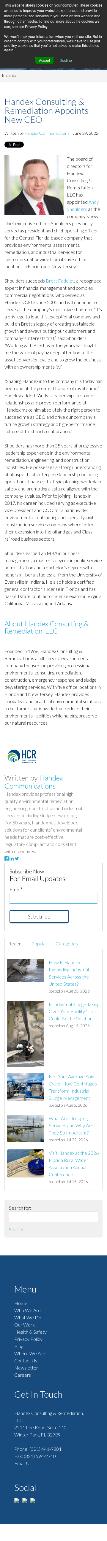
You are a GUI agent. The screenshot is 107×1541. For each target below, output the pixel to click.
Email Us (23, 1463)
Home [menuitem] (20, 1303)
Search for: (20, 1208)
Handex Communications (47, 133)
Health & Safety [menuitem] (30, 1332)
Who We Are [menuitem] (27, 1310)
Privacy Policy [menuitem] (28, 1339)
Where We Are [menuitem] (29, 1353)
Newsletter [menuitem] (26, 1367)
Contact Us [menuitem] (25, 1360)
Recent (15, 943)
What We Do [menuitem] (27, 1317)
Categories (67, 943)
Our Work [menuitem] (24, 1324)
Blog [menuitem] (18, 1346)
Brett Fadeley (60, 280)
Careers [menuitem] (22, 1375)
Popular (39, 943)
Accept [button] (44, 60)
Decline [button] (65, 60)
